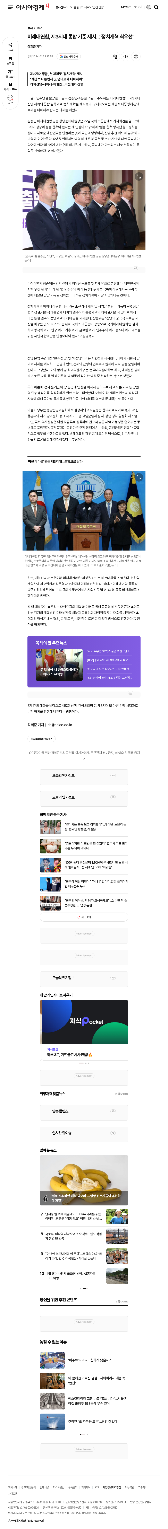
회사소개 (12, 1487)
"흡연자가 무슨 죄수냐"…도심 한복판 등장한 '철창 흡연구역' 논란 (109, 669)
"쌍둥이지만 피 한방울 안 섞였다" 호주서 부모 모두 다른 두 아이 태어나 (96, 846)
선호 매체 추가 (71, 56)
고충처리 (142, 1487)
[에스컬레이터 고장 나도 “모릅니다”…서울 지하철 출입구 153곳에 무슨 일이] (52, 1408)
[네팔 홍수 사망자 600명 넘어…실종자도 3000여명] (117, 1283)
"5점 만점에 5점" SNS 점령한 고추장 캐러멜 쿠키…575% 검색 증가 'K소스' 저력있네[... (109, 678)
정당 (39, 28)
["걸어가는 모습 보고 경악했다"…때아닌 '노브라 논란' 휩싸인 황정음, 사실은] (50, 833)
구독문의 (72, 1487)
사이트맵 (12, 1493)
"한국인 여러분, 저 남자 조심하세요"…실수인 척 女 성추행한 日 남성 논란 (96, 903)
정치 (30, 28)
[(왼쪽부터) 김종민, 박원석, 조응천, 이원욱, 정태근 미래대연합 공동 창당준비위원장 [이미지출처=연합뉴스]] (84, 210)
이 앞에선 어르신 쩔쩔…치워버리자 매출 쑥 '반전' (96, 1380)
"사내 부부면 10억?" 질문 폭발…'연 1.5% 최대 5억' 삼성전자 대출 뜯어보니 (109, 651)
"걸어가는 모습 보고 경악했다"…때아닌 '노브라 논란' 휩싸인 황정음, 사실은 (95, 827)
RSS (96, 1487)
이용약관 (129, 1487)
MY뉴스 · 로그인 (131, 7)
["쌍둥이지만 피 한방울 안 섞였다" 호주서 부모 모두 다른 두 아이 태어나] (50, 852)
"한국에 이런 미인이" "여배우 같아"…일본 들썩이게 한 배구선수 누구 (96, 884)
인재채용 (44, 1487)
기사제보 (85, 1487)
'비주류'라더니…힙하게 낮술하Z (89, 1360)
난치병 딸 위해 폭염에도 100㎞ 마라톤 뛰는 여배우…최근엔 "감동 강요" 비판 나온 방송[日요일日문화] (73, 1218)
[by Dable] (121, 1301)
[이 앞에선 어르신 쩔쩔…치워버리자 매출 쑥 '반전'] (52, 1388)
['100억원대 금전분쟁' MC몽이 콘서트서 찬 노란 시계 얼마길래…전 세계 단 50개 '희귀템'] (50, 871)
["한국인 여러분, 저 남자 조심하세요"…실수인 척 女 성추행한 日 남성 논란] (50, 909)
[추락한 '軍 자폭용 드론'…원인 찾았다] (52, 1429)
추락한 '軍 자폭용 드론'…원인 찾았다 (92, 1422)
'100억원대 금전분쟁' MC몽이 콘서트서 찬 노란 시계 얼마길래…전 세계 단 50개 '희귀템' (96, 865)
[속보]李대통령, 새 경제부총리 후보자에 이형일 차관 (109, 660)
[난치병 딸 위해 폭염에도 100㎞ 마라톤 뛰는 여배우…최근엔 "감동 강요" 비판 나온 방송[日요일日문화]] (117, 1223)
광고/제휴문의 (28, 1487)
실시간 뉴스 (61, 7)
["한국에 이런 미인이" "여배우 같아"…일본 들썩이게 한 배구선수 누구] (50, 890)
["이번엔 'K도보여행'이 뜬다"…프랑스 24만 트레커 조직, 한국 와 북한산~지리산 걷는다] (117, 1263)
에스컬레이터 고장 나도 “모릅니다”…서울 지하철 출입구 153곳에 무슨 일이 (97, 1401)
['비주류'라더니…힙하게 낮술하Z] (52, 1367)
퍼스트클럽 (58, 1487)
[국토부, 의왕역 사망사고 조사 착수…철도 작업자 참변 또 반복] (117, 1243)
